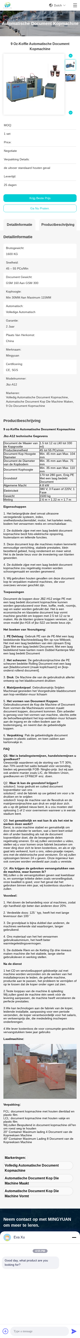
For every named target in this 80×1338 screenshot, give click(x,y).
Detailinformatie (19, 224)
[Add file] (6, 1331)
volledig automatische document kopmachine (32, 1166)
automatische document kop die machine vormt (32, 1192)
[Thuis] (7, 5)
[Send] (74, 1331)
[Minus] (74, 1237)
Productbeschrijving (57, 224)
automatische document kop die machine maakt (32, 1179)
